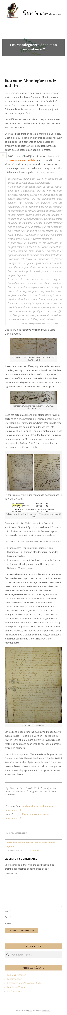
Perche (43, 791)
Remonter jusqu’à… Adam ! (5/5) (24, 982)
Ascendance (18, 791)
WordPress (46, 1010)
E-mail (8, 917)
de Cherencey (14, 990)
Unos (30, 1010)
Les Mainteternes (16, 974)
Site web (8, 923)
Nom (8, 911)
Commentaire (9, 874)
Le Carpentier (14, 978)
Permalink (35, 850)
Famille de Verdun (16, 986)
